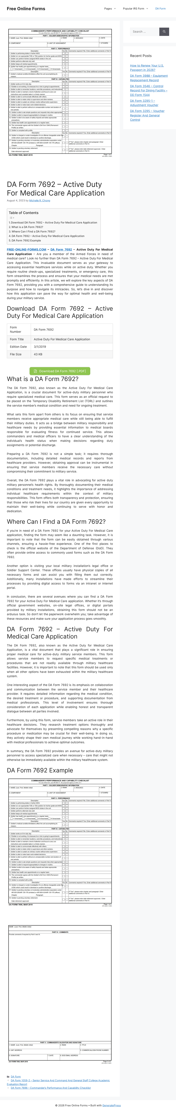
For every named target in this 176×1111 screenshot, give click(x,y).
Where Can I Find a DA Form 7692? (33, 231)
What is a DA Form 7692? (27, 227)
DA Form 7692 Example (26, 240)
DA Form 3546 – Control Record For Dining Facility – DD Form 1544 (148, 90)
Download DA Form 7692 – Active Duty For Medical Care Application (54, 222)
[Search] (164, 32)
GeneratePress (111, 1105)
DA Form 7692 (61, 249)
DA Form (160, 8)
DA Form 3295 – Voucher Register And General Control (147, 115)
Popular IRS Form (133, 8)
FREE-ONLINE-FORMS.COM (26, 249)
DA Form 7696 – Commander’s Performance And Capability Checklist (51, 1087)
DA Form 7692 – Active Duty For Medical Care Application (48, 236)
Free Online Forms (26, 8)
